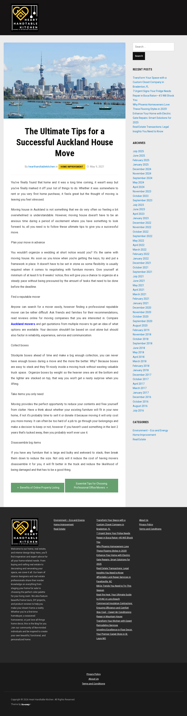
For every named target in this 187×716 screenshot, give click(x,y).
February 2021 (141, 298)
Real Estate (139, 439)
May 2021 (138, 285)
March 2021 (139, 294)
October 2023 (140, 196)
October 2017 (140, 379)
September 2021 (142, 271)
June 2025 (139, 155)
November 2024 (142, 173)
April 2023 (138, 213)
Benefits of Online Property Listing (39, 487)
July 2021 (138, 276)
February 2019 (141, 330)
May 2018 (138, 352)
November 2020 (142, 312)
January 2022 (141, 258)
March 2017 (139, 388)
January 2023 (141, 218)
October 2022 (140, 231)
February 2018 (141, 365)
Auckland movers (23, 324)
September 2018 (142, 343)
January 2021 (141, 303)
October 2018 (140, 339)
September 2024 (142, 178)
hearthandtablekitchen (41, 166)
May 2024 (138, 182)
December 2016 (142, 397)
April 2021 (138, 289)
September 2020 (142, 321)
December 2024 (142, 169)
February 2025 (141, 160)
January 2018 (141, 370)
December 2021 (142, 262)
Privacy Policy (146, 524)
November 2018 (142, 334)
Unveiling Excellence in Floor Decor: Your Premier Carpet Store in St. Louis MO (114, 634)
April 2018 (138, 356)
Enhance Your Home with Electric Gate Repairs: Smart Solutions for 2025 (152, 118)
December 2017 (142, 374)
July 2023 (138, 204)
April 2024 (138, 187)
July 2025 (138, 151)
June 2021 (139, 280)
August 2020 (140, 325)
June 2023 (139, 209)
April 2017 (138, 383)
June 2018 (139, 348)
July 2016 (138, 410)
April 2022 (138, 245)
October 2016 (140, 401)
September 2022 (142, 236)
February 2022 (141, 254)
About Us (143, 520)
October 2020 (140, 316)
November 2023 (142, 191)
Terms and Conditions (150, 529)
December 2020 (142, 307)
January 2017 (141, 392)
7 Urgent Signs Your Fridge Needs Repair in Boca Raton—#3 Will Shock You (153, 95)
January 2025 (141, 164)
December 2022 (142, 222)
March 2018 (139, 361)
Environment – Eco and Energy (150, 430)
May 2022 (138, 240)
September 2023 (142, 200)
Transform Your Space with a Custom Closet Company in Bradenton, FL (150, 82)
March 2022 (139, 249)
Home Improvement (72, 166)
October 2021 (140, 267)
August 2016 (140, 406)
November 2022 (142, 227)
